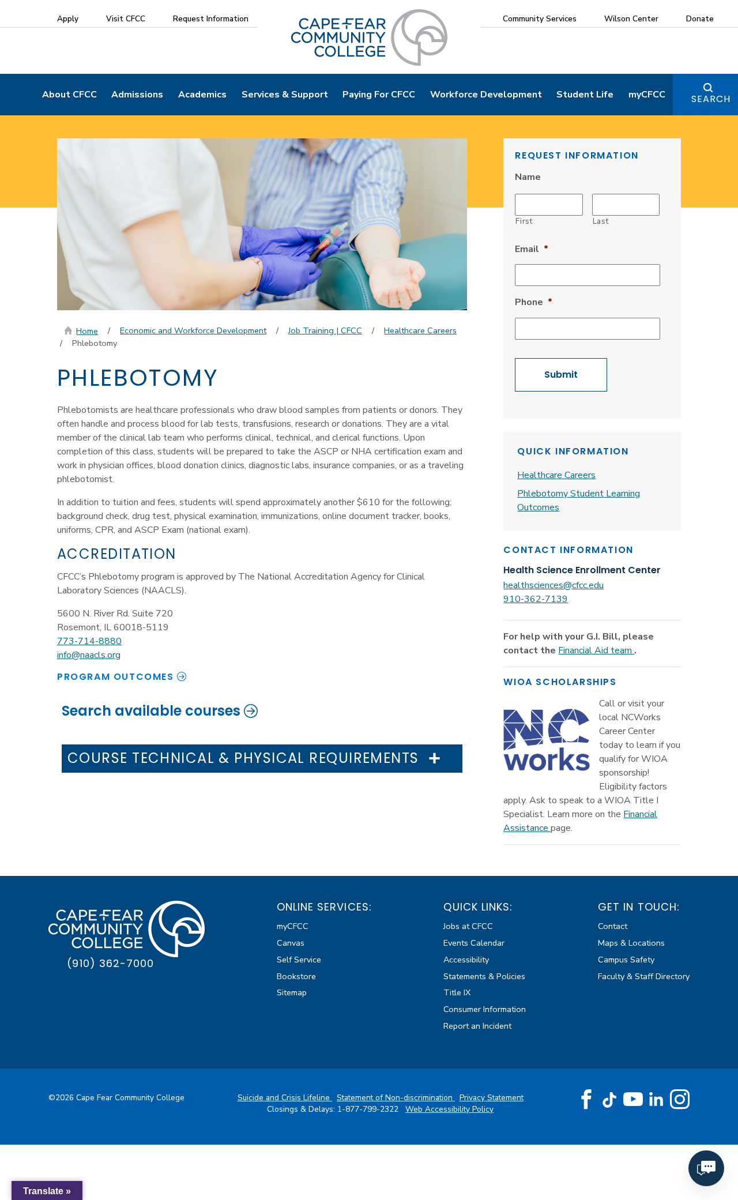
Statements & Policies (484, 976)
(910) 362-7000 (110, 963)
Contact (612, 926)
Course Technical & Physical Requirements (243, 758)
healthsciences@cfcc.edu (553, 585)
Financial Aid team (596, 650)
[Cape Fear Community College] (369, 37)
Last (601, 221)
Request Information (210, 18)
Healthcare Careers (420, 330)
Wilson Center (631, 18)
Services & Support (285, 94)
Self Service (299, 959)
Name (528, 177)
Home (87, 331)
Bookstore (296, 976)
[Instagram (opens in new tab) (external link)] (680, 1099)
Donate (700, 18)
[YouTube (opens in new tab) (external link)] (633, 1099)
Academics (202, 94)
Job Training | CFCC (325, 330)
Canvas (290, 943)
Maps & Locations (631, 943)
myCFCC (646, 94)
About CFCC (69, 94)
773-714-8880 (89, 641)
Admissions (137, 94)
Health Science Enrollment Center (582, 570)
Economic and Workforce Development (193, 330)
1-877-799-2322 (369, 1109)
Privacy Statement (492, 1097)
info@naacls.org (89, 655)
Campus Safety (626, 959)
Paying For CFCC (378, 94)
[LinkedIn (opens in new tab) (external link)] (656, 1099)
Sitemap (292, 992)
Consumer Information (484, 1009)
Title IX (456, 992)
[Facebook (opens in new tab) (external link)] (586, 1099)
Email (531, 249)
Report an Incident (477, 1026)
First (523, 221)
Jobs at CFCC (468, 926)
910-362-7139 (535, 599)
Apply (67, 18)
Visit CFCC (125, 18)
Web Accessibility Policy (449, 1109)
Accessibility (466, 959)
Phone (533, 302)
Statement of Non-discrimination (396, 1097)
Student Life (584, 94)
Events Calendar (473, 943)
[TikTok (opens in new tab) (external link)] (609, 1099)
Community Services (540, 18)
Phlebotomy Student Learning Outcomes (578, 500)
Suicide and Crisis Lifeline (285, 1097)
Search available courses (151, 710)
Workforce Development (486, 94)
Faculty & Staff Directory (644, 976)
